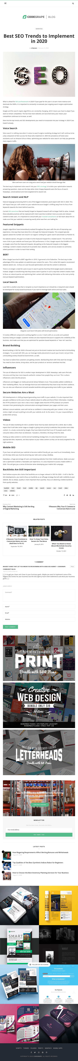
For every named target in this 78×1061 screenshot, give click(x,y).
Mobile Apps (57, 1048)
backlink (6, 488)
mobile (31, 488)
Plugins (33, 1048)
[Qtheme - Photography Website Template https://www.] (58, 945)
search (42, 488)
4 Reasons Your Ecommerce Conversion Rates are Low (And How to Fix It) (16, 541)
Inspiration (39, 29)
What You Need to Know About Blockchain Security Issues (61, 546)
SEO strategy (42, 186)
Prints (40, 1048)
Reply (72, 566)
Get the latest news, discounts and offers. (39, 825)
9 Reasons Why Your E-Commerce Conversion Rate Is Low (62, 507)
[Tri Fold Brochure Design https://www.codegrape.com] (19, 1023)
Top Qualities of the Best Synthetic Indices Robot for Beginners (37, 862)
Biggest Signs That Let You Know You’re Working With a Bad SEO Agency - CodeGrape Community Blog (34, 568)
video (66, 488)
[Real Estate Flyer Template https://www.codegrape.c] (19, 945)
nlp (36, 488)
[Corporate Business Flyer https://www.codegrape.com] (19, 984)
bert (13, 488)
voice (5, 491)
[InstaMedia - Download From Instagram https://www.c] (58, 984)
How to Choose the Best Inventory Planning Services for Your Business (40, 794)
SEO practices (13, 211)
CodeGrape (37, 1056)
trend (60, 488)
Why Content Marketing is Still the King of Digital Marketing (18, 507)
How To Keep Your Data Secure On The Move (39, 540)
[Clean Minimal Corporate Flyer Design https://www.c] (58, 905)
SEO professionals (21, 102)
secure (49, 488)
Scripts (19, 1048)
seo (55, 488)
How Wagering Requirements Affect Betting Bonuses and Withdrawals (40, 852)
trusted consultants (49, 217)
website (12, 491)
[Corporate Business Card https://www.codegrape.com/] (19, 905)
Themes (26, 1048)
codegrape (34, 48)
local (24, 488)
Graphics (48, 1048)
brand (18, 488)
